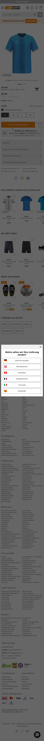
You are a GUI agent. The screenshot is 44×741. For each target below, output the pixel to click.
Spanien (22, 391)
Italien (22, 385)
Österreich (22, 367)
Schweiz (22, 373)
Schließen (40, 347)
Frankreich (22, 379)
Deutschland (22, 360)
